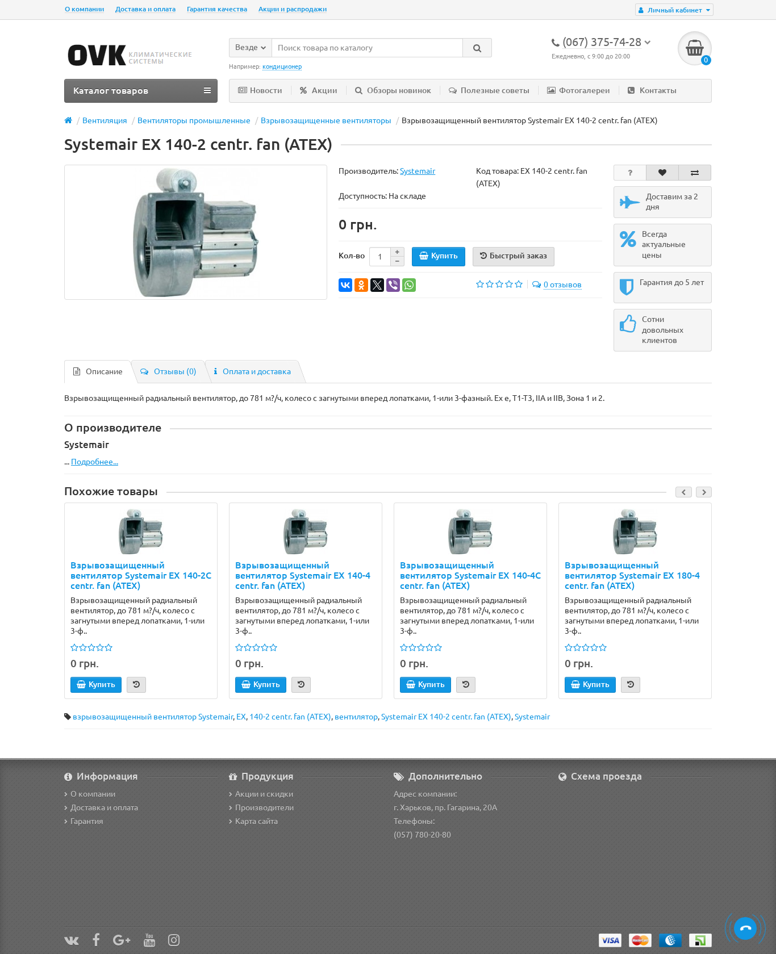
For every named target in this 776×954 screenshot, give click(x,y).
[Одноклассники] (361, 285)
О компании (84, 8)
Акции (324, 90)
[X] (377, 285)
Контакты (658, 90)
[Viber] (393, 285)
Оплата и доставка (257, 371)
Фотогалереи (584, 90)
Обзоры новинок (399, 90)
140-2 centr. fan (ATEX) (290, 716)
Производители (264, 807)
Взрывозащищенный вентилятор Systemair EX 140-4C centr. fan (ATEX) (470, 575)
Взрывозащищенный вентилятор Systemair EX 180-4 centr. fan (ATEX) (632, 575)
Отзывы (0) (175, 371)
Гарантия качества (217, 8)
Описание (104, 371)
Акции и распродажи (292, 8)
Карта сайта (256, 821)
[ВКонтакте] (345, 285)
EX (241, 716)
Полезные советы (495, 90)
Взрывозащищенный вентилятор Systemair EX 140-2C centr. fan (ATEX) (140, 575)
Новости (266, 90)
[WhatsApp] (409, 285)
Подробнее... (94, 461)
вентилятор (356, 716)
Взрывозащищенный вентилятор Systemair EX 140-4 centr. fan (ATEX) (302, 575)
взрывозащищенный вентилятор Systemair (153, 716)
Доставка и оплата (145, 8)
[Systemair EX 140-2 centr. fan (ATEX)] (195, 232)
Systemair (532, 716)
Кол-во (352, 255)
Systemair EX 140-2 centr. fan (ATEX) (446, 716)
